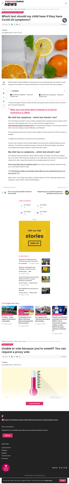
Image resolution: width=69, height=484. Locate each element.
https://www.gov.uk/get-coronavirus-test (20, 125)
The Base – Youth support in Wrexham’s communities (9, 319)
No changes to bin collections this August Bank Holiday (42, 319)
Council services (18, 12)
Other (29, 271)
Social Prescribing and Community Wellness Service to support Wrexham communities (29, 278)
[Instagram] (26, 213)
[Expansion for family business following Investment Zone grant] (46, 261)
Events (21, 312)
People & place (23, 271)
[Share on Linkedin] (17, 24)
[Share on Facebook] (9, 24)
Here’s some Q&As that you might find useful (22, 164)
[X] (43, 206)
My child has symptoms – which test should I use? (21, 95)
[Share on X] (12, 24)
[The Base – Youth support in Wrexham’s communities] (9, 310)
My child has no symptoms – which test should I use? (51, 95)
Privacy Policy (48, 480)
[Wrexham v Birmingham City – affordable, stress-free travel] (46, 269)
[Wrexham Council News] (14, 3)
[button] (62, 480)
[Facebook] (26, 206)
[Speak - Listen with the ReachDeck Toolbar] (64, 20)
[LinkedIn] (43, 213)
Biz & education (7, 12)
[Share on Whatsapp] (14, 24)
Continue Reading (34, 403)
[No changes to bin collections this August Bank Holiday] (42, 310)
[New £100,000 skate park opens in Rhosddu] (46, 291)
